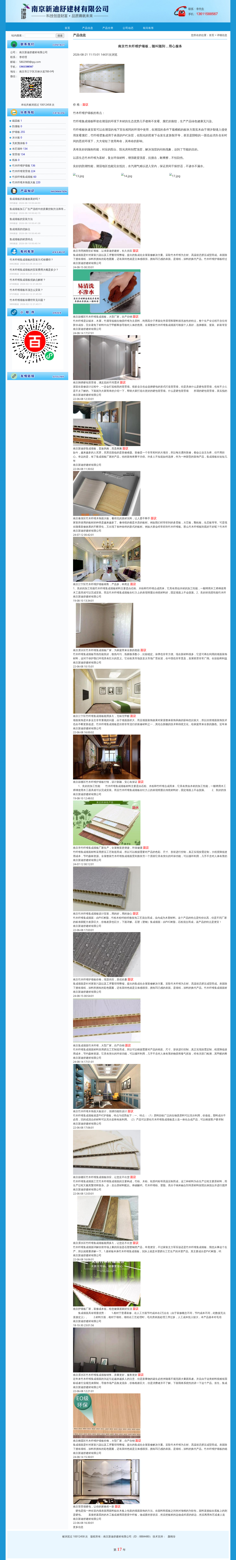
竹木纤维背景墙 (21, 171)
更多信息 (78, 1527)
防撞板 (16, 126)
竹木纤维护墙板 (21, 165)
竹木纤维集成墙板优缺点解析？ (28, 279)
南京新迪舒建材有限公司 (87, 263)
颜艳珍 (171, 1536)
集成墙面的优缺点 (20, 229)
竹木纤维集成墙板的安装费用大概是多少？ (34, 269)
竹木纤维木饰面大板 (23, 182)
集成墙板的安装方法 (21, 219)
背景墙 (16, 154)
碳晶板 (16, 120)
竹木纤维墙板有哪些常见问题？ (28, 300)
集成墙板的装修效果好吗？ (25, 199)
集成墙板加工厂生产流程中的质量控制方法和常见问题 (38, 209)
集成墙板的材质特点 (21, 239)
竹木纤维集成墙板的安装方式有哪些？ (31, 259)
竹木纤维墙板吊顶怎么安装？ (26, 290)
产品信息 (87, 28)
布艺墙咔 (17, 148)
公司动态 (128, 28)
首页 (67, 28)
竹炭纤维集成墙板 (22, 176)
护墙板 (16, 132)
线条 (14, 160)
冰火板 (16, 137)
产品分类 (107, 28)
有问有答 (148, 28)
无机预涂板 (18, 143)
